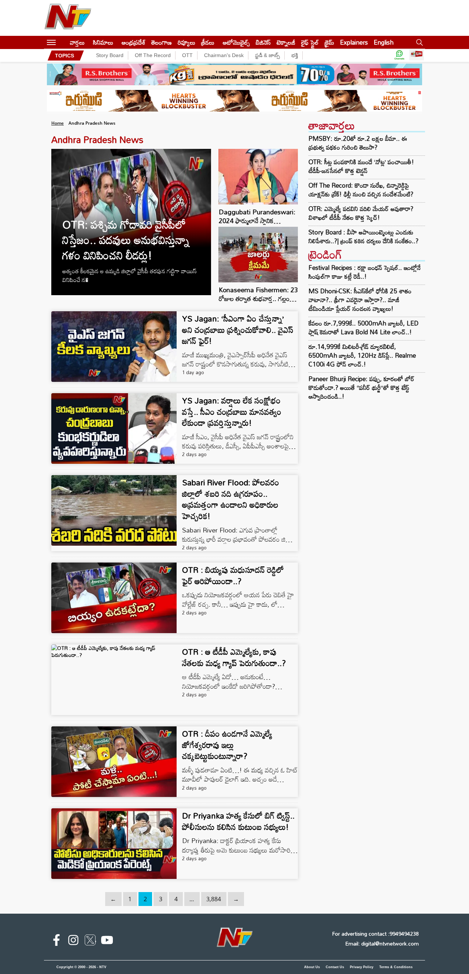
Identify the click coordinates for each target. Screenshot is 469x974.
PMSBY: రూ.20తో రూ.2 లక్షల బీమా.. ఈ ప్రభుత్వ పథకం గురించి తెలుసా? (358, 143)
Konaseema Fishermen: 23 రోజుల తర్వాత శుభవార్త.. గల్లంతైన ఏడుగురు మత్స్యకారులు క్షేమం (258, 298)
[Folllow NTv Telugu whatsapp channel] (399, 55)
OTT (187, 55)
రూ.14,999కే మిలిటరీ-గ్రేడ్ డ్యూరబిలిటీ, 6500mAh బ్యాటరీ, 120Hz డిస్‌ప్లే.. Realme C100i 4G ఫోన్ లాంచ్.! (362, 355)
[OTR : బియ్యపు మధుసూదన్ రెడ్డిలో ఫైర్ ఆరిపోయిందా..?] (114, 598)
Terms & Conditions (396, 967)
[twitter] (90, 941)
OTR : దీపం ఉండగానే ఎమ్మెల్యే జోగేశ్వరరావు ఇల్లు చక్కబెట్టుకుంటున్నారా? (227, 745)
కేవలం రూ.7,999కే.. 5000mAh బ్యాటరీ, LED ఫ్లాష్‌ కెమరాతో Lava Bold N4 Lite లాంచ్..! (363, 327)
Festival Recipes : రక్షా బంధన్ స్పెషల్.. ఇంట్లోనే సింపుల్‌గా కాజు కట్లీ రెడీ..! (365, 272)
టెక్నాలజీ (286, 42)
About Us (312, 967)
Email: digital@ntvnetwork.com (382, 943)
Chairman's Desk (224, 55)
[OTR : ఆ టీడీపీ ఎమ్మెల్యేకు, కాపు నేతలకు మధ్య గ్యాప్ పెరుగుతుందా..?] (114, 679)
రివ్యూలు (186, 42)
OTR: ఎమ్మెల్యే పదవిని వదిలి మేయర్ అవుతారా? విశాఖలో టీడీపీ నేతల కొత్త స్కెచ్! (361, 213)
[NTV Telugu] (68, 18)
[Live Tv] (416, 55)
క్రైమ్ (329, 42)
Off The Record (153, 55)
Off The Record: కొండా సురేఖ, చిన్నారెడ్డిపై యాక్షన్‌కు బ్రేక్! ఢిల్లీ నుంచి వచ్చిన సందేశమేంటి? (361, 190)
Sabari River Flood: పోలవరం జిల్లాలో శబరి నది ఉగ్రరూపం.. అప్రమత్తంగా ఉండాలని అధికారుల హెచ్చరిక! (230, 499)
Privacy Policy (361, 967)
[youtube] (107, 941)
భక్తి (294, 55)
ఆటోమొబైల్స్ (236, 42)
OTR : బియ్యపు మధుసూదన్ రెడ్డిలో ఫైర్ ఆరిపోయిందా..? (233, 575)
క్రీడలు (207, 42)
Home (57, 123)
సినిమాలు (103, 42)
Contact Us (335, 967)
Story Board (109, 55)
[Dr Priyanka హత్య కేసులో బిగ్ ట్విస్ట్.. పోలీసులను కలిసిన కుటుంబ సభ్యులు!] (114, 843)
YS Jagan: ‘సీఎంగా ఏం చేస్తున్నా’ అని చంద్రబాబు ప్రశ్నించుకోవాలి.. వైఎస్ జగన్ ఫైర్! (237, 330)
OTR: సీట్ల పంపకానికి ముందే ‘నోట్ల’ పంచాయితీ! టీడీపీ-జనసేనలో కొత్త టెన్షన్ (361, 166)
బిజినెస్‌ (263, 42)
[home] (63, 42)
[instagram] (73, 941)
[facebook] (56, 941)
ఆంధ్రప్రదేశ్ (133, 42)
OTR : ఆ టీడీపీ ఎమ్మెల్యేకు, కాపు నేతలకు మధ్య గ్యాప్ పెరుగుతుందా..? (234, 657)
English (384, 42)
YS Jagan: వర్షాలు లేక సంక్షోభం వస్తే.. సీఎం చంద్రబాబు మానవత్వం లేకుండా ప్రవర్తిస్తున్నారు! (231, 411)
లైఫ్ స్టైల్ (310, 42)
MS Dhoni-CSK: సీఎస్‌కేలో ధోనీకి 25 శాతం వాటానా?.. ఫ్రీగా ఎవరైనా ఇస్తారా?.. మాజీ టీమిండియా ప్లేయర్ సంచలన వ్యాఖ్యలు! (360, 300)
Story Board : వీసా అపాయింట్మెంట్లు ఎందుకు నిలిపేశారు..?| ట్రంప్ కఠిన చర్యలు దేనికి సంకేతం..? (363, 236)
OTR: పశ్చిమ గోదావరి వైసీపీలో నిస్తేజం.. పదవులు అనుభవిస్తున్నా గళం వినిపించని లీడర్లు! (125, 240)
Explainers (354, 42)
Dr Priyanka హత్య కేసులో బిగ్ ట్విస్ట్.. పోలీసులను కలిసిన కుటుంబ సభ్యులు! (238, 821)
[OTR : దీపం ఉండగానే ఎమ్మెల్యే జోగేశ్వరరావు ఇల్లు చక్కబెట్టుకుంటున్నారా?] (114, 761)
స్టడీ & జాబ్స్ (267, 55)
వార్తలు (77, 42)
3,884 (213, 899)
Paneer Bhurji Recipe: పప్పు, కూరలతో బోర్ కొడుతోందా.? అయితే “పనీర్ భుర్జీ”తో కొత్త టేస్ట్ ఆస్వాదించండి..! (361, 387)
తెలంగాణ (161, 42)
